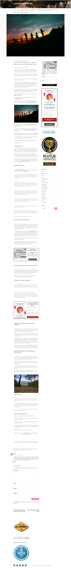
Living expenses (44, 184)
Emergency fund (44, 173)
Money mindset (44, 189)
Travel (43, 200)
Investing (43, 180)
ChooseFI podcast (25, 171)
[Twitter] (17, 565)
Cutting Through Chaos (31, 124)
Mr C (14, 453)
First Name (44, 76)
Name (15, 483)
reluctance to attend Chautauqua (29, 129)
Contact (15, 12)
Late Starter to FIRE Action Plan (31, 102)
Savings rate (43, 195)
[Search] (55, 208)
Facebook (19, 95)
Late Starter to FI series (18, 98)
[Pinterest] (23, 565)
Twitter (15, 95)
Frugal (43, 177)
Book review (43, 171)
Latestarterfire (23, 4)
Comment (16, 470)
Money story (43, 191)
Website (15, 493)
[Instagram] (14, 565)
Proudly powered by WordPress (47, 565)
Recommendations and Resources (23, 12)
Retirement (43, 193)
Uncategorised (44, 202)
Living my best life (44, 186)
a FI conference (31, 231)
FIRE (42, 175)
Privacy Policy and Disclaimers (36, 565)
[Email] (26, 565)
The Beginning (44, 198)
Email (15, 488)
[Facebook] (20, 565)
